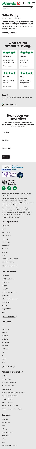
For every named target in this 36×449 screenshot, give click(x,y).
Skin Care (5, 249)
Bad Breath (5, 276)
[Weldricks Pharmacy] (11, 3)
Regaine (4, 359)
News (3, 426)
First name (5, 132)
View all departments (8, 266)
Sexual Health (6, 245)
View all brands (7, 366)
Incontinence (6, 295)
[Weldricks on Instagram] (9, 188)
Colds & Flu (5, 282)
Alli (3, 326)
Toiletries (5, 252)
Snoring (4, 305)
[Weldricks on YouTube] (15, 188)
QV (3, 355)
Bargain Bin (5, 226)
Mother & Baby (6, 232)
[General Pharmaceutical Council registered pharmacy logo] (18, 167)
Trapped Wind (6, 309)
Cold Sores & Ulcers (8, 279)
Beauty (4, 229)
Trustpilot (7, 99)
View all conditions (8, 316)
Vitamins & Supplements (10, 259)
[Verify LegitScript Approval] (20, 175)
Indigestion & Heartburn (10, 299)
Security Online (7, 389)
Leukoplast (5, 342)
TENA (3, 362)
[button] (33, 3)
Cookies (4, 376)
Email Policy (6, 435)
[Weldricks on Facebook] (4, 188)
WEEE (3, 439)
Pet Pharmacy (6, 235)
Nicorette (5, 346)
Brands (10, 18)
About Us (5, 419)
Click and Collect (7, 432)
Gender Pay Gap (7, 399)
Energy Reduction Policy (10, 406)
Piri (3, 352)
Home (4, 18)
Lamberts (5, 339)
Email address (6, 148)
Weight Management (8, 262)
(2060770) (5, 196)
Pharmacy (5, 239)
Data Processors (7, 402)
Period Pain (5, 302)
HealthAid (5, 336)
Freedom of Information (10, 396)
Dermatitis (5, 289)
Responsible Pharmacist (9, 445)
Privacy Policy (6, 379)
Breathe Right (6, 329)
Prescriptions (6, 242)
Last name (5, 140)
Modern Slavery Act (8, 386)
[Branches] (24, 3)
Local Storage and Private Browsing (13, 392)
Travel (3, 255)
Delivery (4, 429)
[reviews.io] (9, 104)
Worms (4, 312)
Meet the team (6, 422)
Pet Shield (5, 349)
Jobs (3, 442)
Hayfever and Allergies (9, 292)
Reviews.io (28, 97)
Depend (4, 332)
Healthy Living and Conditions (12, 409)
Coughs (4, 286)
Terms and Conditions (9, 382)
